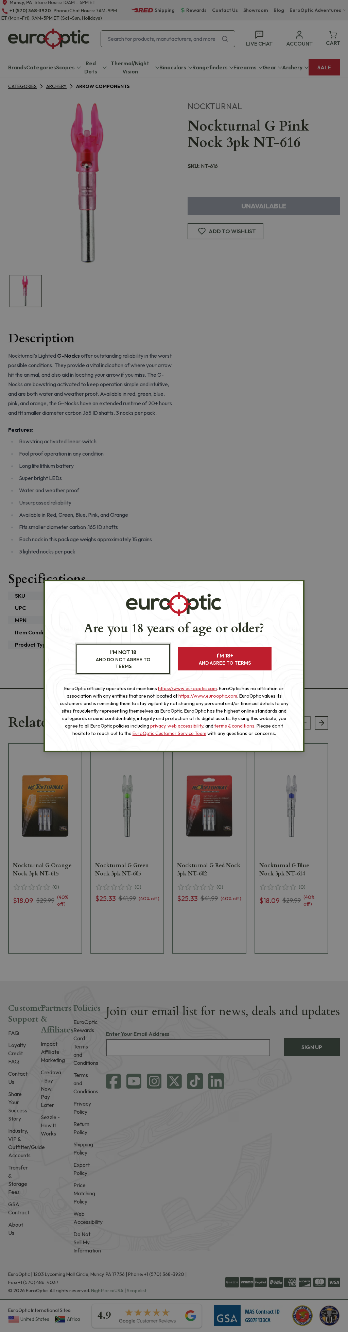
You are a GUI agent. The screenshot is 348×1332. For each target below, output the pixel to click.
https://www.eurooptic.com (187, 688)
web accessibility (185, 726)
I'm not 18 (123, 659)
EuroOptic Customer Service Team (169, 733)
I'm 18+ (225, 659)
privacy (158, 726)
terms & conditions (234, 726)
